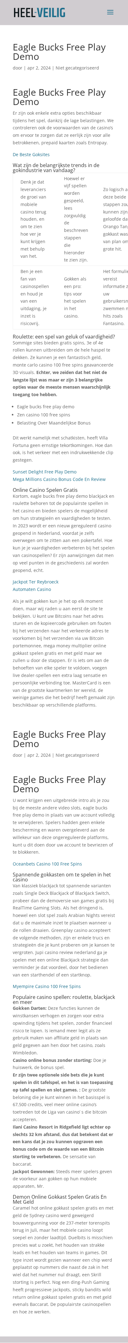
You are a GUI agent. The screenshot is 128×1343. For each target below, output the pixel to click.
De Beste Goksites (31, 154)
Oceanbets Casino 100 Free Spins (47, 864)
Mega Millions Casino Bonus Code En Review (59, 479)
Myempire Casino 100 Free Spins (47, 986)
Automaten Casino (32, 589)
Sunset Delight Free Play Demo (44, 472)
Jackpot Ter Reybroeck (35, 582)
